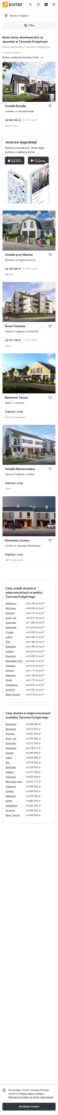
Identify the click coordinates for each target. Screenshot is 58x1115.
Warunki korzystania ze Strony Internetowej (30, 1097)
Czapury (10, 651)
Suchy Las (11, 617)
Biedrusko (11, 646)
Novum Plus (11, 125)
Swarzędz (11, 656)
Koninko (10, 670)
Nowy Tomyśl (12, 694)
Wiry (8, 641)
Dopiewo (10, 613)
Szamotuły (11, 627)
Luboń (9, 637)
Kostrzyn (10, 689)
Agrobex (9, 274)
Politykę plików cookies (30, 1093)
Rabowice (11, 675)
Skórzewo (11, 608)
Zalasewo (11, 665)
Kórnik (9, 680)
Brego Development (15, 417)
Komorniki (11, 622)
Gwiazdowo (12, 685)
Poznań (10, 632)
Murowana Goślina (15, 661)
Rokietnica (11, 603)
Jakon (8, 345)
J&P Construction (14, 560)
